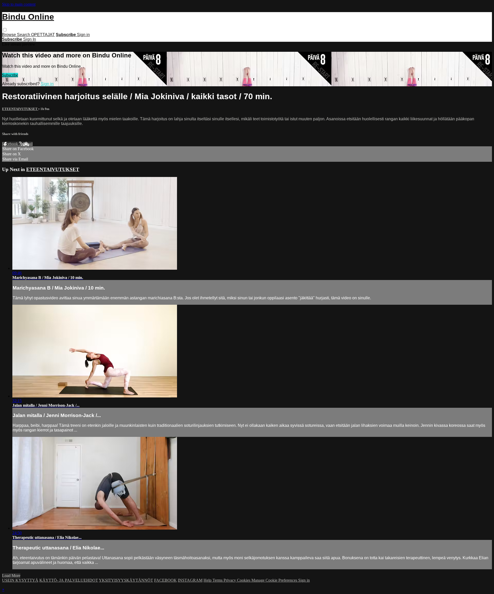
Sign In (29, 39)
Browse (9, 34)
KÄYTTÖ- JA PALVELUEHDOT (68, 580)
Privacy (230, 580)
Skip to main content (19, 4)
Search (24, 34)
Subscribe (10, 75)
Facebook (10, 144)
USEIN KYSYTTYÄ (20, 580)
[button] (4, 29)
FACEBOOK (165, 580)
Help (208, 580)
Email (28, 144)
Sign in (83, 34)
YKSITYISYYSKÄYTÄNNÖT (126, 580)
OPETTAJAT (43, 34)
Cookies (244, 580)
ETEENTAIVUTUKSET (20, 109)
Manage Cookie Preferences (274, 580)
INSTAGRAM (190, 580)
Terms (218, 580)
